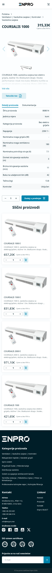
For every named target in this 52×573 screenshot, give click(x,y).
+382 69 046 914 (8, 514)
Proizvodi (40, 502)
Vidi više (5, 88)
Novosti (40, 497)
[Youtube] (22, 529)
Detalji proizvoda (10, 105)
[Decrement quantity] (5, 198)
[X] (28, 529)
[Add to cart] (25, 260)
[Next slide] (47, 49)
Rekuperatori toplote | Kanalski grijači (17, 458)
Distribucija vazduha (10, 470)
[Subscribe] (47, 559)
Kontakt (40, 506)
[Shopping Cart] (49, 4)
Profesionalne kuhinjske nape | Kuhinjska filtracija (22, 484)
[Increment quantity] (16, 198)
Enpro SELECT (42, 510)
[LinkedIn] (16, 529)
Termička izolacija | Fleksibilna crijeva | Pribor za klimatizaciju (22, 479)
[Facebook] (10, 529)
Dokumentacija (29, 105)
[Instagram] (3, 529)
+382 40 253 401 (8, 511)
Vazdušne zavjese (10, 20)
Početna (5, 14)
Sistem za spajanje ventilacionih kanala (18, 474)
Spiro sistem (7, 462)
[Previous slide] (5, 49)
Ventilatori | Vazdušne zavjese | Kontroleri (21, 17)
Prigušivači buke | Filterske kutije (15, 466)
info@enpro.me (8, 521)
